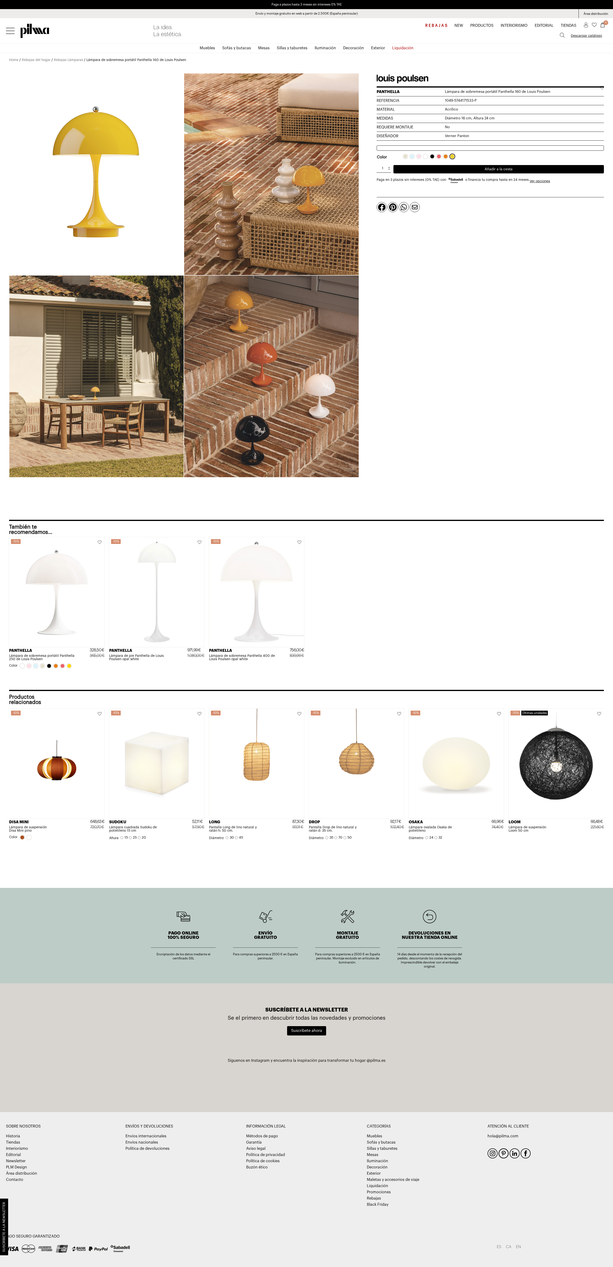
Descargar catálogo (586, 36)
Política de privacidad (265, 1155)
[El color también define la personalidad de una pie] (181, 1083)
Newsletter (16, 1161)
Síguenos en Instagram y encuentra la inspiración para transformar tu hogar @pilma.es (307, 1060)
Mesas (264, 48)
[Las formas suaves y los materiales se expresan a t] (431, 1083)
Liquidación (403, 48)
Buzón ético (257, 1167)
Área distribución (596, 13)
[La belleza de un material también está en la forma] (306, 1083)
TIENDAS (568, 26)
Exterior (378, 48)
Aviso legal (256, 1149)
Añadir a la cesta (498, 169)
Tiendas (13, 1142)
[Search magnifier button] (562, 35)
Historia (13, 1136)
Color (382, 157)
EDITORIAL (544, 26)
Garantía (254, 1142)
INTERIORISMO (514, 26)
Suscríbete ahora (306, 1031)
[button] (100, 543)
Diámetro (216, 838)
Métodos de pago (262, 1136)
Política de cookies (263, 1161)
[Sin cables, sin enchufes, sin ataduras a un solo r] (369, 1083)
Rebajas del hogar (36, 60)
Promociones (379, 1192)
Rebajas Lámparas (68, 60)
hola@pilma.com (503, 1136)
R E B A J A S (436, 26)
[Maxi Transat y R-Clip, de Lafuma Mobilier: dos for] (244, 1083)
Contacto (14, 1180)
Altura (114, 838)
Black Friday (377, 1204)
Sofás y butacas (236, 48)
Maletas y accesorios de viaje (393, 1180)
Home (13, 60)
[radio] (405, 156)
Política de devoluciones (147, 1149)
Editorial (13, 1155)
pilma (34, 29)
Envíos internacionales (145, 1136)
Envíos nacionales (141, 1142)
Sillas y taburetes (292, 48)
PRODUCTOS (482, 26)
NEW (458, 26)
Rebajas (374, 1198)
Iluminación (325, 48)
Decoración (353, 48)
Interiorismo (17, 1149)
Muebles (207, 48)
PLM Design (16, 1167)
